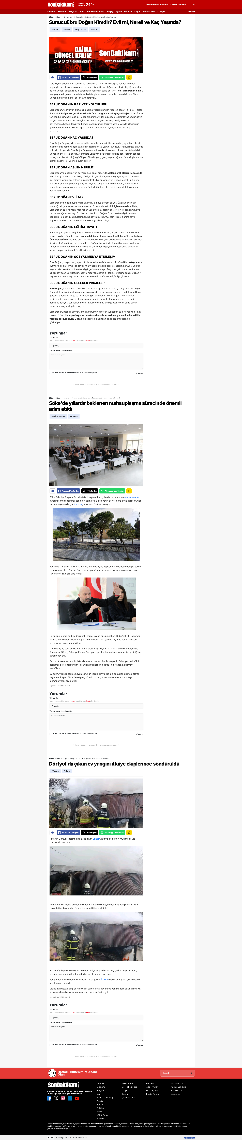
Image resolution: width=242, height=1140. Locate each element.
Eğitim (118, 11)
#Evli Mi (94, 29)
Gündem (51, 11)
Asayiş (110, 11)
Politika (128, 11)
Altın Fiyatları (152, 1086)
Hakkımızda (127, 1083)
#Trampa (74, 416)
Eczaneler (175, 1094)
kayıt (88, 340)
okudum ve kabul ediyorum (74, 372)
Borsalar (150, 1083)
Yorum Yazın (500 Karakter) (61, 350)
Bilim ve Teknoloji (95, 11)
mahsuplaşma (131, 497)
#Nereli (67, 29)
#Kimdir (55, 29)
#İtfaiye (67, 771)
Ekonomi (62, 11)
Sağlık (137, 11)
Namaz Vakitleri (178, 1086)
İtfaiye (104, 979)
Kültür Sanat (149, 11)
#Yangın (55, 771)
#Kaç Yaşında (80, 29)
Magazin (73, 11)
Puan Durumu (177, 1090)
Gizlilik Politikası (129, 1086)
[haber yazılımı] (189, 1137)
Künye (124, 1090)
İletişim (125, 1094)
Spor (82, 11)
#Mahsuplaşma (58, 416)
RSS (51, 1137)
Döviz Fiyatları (152, 1090)
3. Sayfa (161, 11)
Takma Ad (54, 337)
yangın (96, 838)
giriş (73, 340)
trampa (78, 504)
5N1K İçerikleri (68, 17)
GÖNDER (139, 373)
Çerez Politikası (129, 1097)
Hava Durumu (177, 1083)
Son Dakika (55, 17)
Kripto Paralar (153, 1094)
